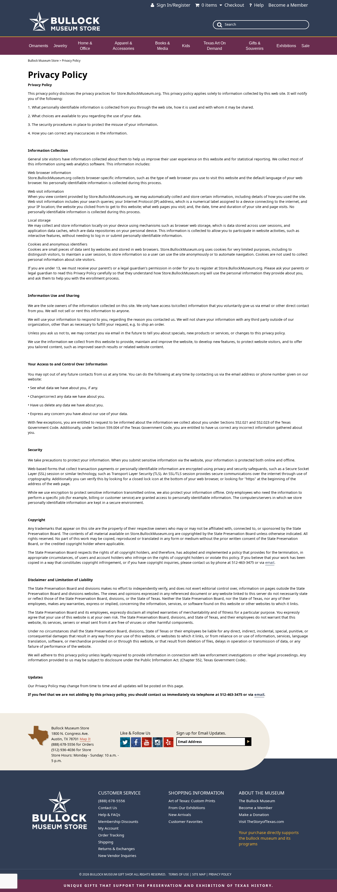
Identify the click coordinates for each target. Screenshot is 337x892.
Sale (305, 46)
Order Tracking (111, 835)
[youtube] (147, 742)
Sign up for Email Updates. (201, 733)
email (269, 562)
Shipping (105, 841)
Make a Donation (254, 814)
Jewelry (60, 46)
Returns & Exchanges (116, 848)
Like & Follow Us (135, 733)
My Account (108, 828)
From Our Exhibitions (186, 807)
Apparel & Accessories (123, 46)
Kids (186, 46)
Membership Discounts (118, 821)
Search (230, 24)
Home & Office (85, 46)
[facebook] (136, 742)
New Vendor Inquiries (117, 855)
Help (259, 5)
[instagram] (158, 742)
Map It (85, 739)
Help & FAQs (109, 814)
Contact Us (107, 807)
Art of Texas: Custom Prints (191, 800)
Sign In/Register (173, 5)
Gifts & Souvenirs (254, 46)
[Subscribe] (248, 741)
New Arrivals (179, 814)
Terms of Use (178, 874)
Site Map (199, 874)
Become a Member (288, 5)
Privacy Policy (220, 874)
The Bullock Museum (257, 800)
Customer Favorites (185, 821)
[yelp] (168, 742)
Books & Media (162, 46)
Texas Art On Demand (215, 46)
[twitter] (125, 742)
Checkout (234, 5)
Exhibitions (286, 46)
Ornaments (38, 46)
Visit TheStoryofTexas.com (261, 821)
